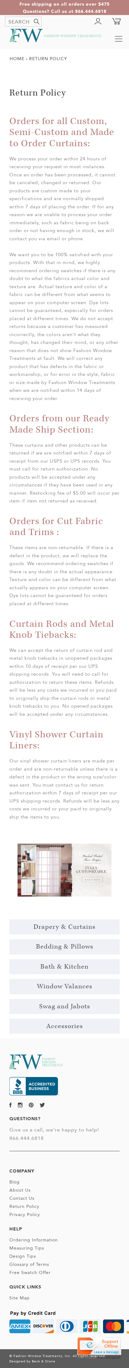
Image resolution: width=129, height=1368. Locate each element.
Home (17, 58)
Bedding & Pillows (64, 947)
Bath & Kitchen (64, 967)
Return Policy (24, 1206)
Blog (14, 1181)
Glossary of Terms (29, 1264)
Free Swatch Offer (30, 1272)
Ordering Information (33, 1239)
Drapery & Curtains (64, 927)
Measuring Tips (26, 1248)
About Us (20, 1190)
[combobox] (23, 22)
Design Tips (22, 1256)
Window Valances (64, 986)
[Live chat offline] (99, 1345)
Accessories (64, 1026)
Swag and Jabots (64, 1006)
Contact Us (21, 1198)
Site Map (19, 1297)
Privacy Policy (24, 1214)
